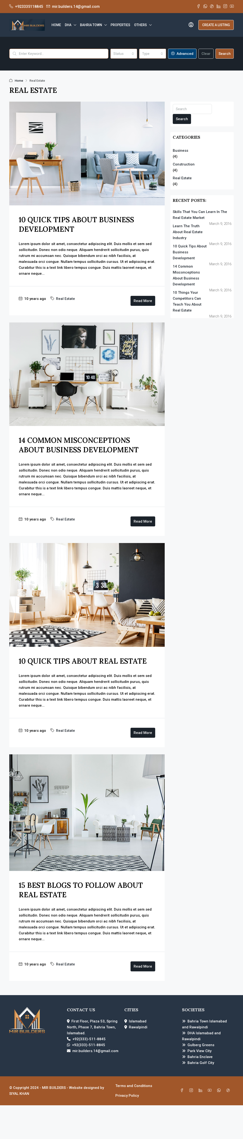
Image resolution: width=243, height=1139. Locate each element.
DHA (68, 25)
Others (140, 25)
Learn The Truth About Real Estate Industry (188, 232)
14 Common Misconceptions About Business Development (186, 275)
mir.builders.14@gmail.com (95, 1051)
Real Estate (65, 299)
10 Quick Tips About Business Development (190, 252)
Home (56, 25)
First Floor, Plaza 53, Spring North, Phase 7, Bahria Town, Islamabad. (92, 1027)
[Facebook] (183, 1090)
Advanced (184, 54)
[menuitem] (191, 25)
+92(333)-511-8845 (89, 1039)
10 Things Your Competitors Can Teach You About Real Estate (187, 301)
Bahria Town (91, 25)
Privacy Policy (127, 1095)
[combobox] (123, 54)
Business (180, 150)
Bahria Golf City (200, 1063)
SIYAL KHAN (19, 1094)
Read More (143, 301)
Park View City (199, 1051)
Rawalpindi (138, 1027)
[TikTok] (229, 1090)
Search (225, 54)
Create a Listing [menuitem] (216, 25)
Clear (205, 54)
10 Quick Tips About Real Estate (83, 661)
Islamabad (137, 1021)
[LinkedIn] (201, 1090)
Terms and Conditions (133, 1086)
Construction (184, 164)
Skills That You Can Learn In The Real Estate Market (200, 215)
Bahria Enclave (200, 1057)
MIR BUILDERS (54, 1088)
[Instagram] (192, 1090)
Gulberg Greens (200, 1045)
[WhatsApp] (220, 1090)
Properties (120, 25)
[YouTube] (210, 1090)
